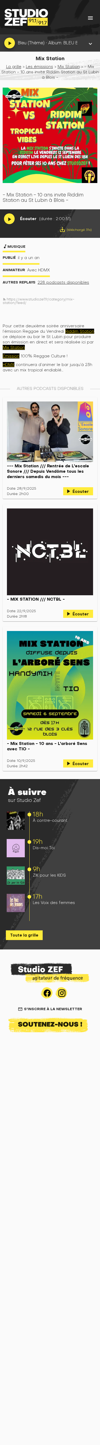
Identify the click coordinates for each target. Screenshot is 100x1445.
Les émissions (39, 66)
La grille (13, 66)
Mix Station (69, 66)
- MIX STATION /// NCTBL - (36, 599)
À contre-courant (50, 820)
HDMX (8, 364)
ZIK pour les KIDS (49, 875)
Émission (11, 355)
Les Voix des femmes (54, 902)
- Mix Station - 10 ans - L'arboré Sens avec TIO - (47, 746)
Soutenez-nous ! (50, 1024)
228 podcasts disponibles (63, 282)
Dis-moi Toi (44, 847)
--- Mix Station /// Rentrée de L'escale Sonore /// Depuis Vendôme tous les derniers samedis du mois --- (48, 471)
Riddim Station (79, 331)
